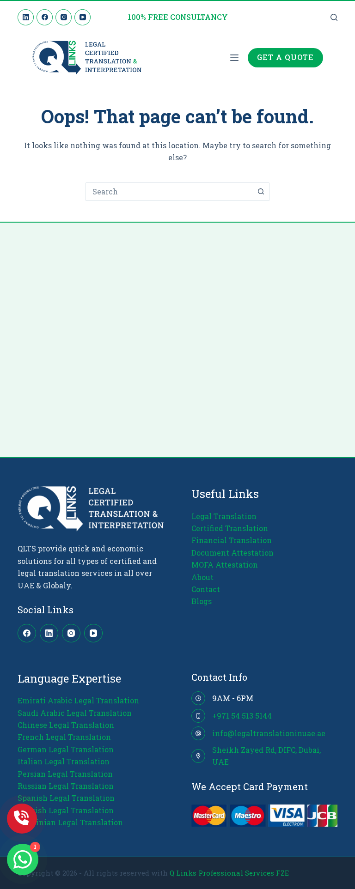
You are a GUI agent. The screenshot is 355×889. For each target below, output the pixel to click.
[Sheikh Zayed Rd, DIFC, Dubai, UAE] (198, 756)
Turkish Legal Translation (66, 810)
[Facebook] (45, 17)
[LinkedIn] (26, 17)
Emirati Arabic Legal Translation (78, 700)
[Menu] (234, 58)
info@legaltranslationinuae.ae (268, 733)
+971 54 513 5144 (242, 715)
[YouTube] (82, 17)
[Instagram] (63, 17)
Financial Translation (231, 540)
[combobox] (169, 191)
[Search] (334, 17)
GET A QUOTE (285, 57)
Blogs (201, 601)
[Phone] (22, 819)
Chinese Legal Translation (66, 725)
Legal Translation (224, 516)
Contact (205, 589)
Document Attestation (232, 552)
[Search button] (260, 191)
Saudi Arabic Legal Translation (75, 713)
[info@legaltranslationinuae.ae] (198, 733)
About (202, 577)
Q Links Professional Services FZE (229, 872)
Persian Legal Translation (65, 774)
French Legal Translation (64, 737)
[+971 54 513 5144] (198, 716)
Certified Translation (229, 528)
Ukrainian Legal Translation (70, 822)
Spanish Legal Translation (66, 798)
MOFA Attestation (224, 564)
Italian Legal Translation (64, 761)
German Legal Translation (66, 749)
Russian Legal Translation (66, 786)
